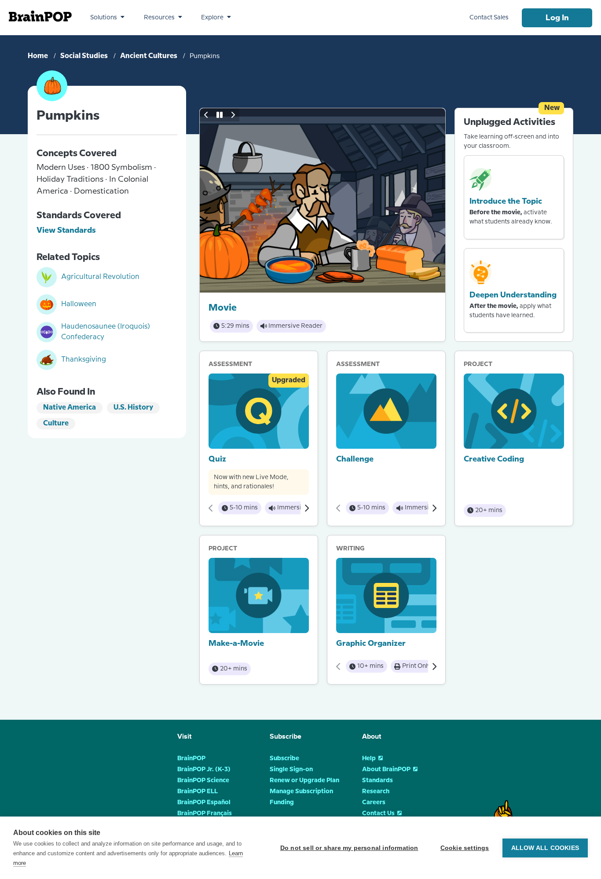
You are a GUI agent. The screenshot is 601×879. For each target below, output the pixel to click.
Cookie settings (464, 848)
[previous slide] (206, 114)
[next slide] (232, 114)
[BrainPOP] (40, 16)
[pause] (219, 114)
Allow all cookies (545, 848)
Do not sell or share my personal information (349, 848)
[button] (107, 17)
